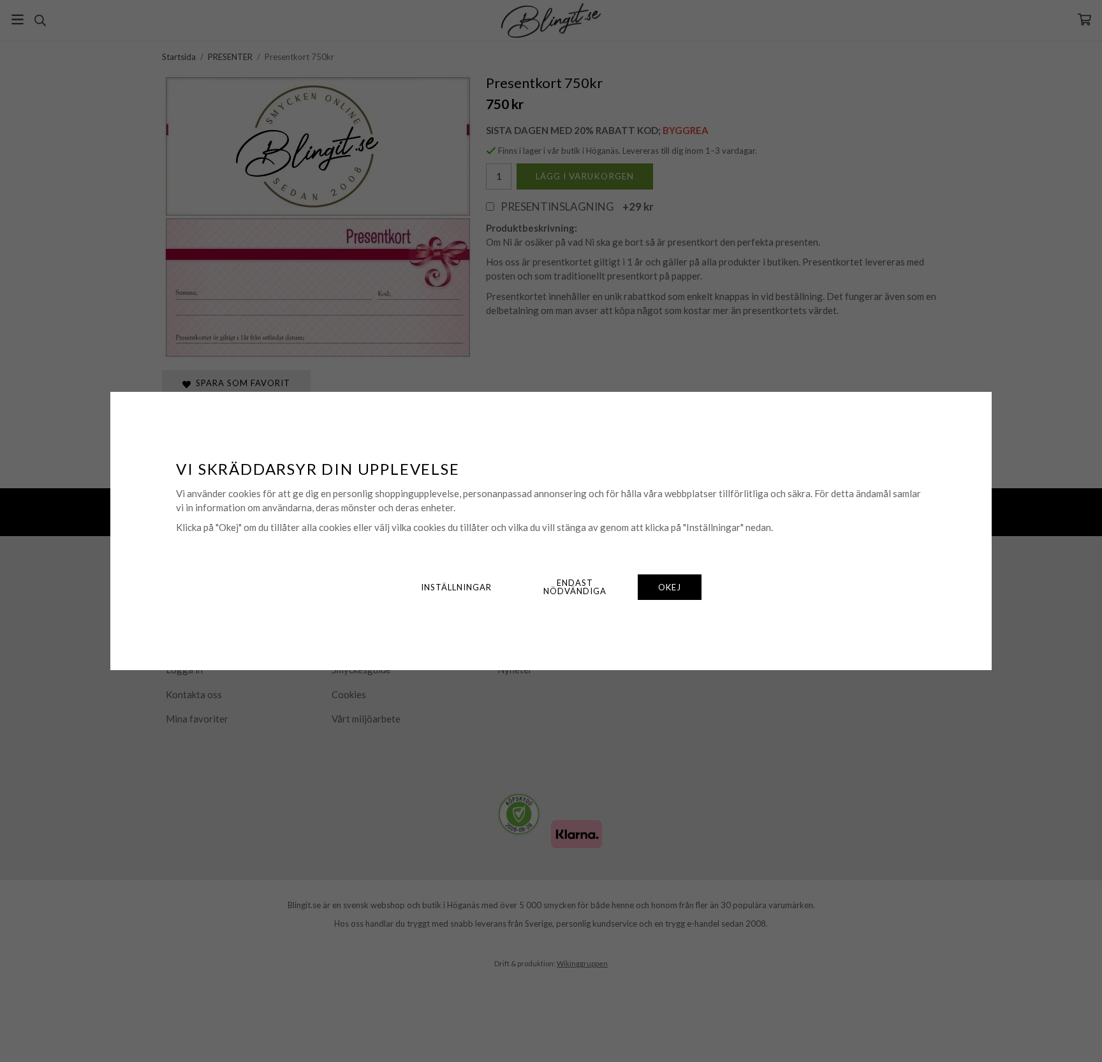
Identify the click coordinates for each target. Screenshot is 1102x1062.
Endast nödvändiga (574, 587)
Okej (669, 587)
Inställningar (456, 587)
